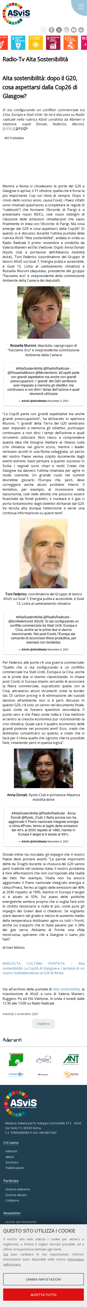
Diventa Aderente (17, 1189)
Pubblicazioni (14, 1168)
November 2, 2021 (58, 400)
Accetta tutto (43, 1294)
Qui (5, 1254)
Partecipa (10, 1180)
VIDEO (9, 128)
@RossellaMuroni (21, 372)
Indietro (43, 1023)
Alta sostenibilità (66, 989)
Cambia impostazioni (43, 1279)
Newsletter (12, 1213)
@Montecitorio (46, 372)
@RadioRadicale (56, 368)
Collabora (12, 1200)
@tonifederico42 (20, 621)
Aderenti (11, 1151)
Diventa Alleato (16, 1195)
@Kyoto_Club (32, 817)
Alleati (9, 1157)
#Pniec (26, 825)
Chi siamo (11, 1142)
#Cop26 (65, 372)
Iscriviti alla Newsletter (21, 1222)
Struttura (11, 1162)
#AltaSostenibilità (29, 368)
